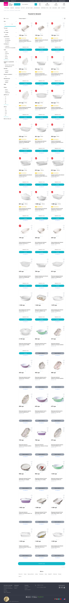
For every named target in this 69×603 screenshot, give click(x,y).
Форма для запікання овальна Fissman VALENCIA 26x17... (25, 412)
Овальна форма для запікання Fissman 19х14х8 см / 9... (25, 74)
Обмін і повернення (7, 592)
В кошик (25, 49)
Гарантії (15, 588)
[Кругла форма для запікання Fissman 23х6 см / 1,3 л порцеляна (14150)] (41, 129)
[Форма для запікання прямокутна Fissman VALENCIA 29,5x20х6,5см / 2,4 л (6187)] (25, 432)
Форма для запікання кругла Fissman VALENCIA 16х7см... (40, 378)
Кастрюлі (23, 7)
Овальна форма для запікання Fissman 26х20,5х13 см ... (25, 209)
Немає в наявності (41, 353)
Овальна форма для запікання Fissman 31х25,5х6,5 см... (57, 310)
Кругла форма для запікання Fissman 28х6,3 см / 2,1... (24, 310)
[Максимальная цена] (13, 24)
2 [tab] (23, 337)
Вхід (40, 4)
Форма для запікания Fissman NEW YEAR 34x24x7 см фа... (41, 513)
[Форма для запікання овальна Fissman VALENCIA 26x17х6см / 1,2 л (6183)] (25, 399)
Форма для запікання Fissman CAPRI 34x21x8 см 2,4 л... (41, 546)
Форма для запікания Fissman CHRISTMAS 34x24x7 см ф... (57, 513)
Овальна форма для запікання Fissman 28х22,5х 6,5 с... (57, 546)
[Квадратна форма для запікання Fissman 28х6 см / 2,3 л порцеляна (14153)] (57, 163)
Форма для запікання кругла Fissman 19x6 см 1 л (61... (40, 344)
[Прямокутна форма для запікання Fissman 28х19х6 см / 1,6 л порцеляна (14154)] (57, 129)
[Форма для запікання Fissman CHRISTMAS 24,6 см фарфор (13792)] (41, 466)
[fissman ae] (55, 599)
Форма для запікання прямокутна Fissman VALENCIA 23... (57, 378)
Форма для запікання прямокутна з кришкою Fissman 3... (41, 445)
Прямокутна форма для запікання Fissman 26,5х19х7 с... (57, 108)
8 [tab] (27, 202)
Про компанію (27, 586)
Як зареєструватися (7, 586)
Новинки (12, 7)
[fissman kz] (59, 599)
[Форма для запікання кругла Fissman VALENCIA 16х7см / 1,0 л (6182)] (41, 365)
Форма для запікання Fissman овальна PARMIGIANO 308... (41, 108)
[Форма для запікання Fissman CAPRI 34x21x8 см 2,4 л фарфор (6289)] (41, 534)
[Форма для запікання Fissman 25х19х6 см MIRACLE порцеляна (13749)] (41, 298)
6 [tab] (58, 202)
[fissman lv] (57, 599)
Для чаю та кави (29, 7)
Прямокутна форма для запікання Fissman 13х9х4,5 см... (25, 40)
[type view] (62, 18)
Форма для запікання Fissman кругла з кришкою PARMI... (25, 344)
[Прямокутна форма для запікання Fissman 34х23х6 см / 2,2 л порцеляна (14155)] (41, 163)
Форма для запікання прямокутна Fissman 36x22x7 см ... (25, 513)
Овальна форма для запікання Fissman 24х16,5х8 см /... (25, 108)
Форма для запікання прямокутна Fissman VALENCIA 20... (57, 344)
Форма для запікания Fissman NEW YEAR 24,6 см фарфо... (25, 479)
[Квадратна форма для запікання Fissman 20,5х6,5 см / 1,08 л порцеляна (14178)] (41, 264)
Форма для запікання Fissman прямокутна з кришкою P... (57, 209)
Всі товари (18, 4)
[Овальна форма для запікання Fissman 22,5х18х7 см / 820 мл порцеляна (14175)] (57, 61)
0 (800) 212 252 (54, 1)
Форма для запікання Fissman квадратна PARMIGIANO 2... (57, 277)
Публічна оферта (28, 589)
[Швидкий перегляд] (31, 27)
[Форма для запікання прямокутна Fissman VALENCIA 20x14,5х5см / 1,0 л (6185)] (57, 331)
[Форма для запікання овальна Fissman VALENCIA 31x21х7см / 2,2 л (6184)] (57, 432)
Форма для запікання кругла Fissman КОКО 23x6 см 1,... (40, 412)
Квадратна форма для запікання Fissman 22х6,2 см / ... (25, 175)
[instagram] (60, 587)
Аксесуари (54, 7)
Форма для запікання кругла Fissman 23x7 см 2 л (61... (56, 412)
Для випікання (37, 7)
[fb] (62, 587)
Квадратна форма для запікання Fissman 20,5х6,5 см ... (41, 277)
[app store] (28, 597)
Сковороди (17, 7)
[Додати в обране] (31, 23)
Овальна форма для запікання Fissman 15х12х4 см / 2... (25, 243)
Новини (26, 588)
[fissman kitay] (60, 599)
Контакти (16, 586)
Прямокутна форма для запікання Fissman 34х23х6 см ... (41, 175)
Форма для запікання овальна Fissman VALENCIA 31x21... (57, 445)
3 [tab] (25, 67)
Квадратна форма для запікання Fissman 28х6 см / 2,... (57, 175)
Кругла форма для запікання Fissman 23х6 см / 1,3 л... (40, 142)
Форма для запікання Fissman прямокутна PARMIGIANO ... (25, 142)
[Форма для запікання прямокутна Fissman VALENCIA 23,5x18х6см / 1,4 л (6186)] (57, 365)
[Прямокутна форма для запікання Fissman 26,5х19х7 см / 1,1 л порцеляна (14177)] (57, 95)
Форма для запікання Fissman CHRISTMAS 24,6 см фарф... (41, 479)
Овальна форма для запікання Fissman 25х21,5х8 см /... (41, 209)
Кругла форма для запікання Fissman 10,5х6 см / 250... (56, 40)
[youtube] (64, 587)
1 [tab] (24, 67)
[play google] (34, 597)
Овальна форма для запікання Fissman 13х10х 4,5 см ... (57, 243)
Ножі (50, 7)
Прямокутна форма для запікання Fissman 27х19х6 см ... (25, 546)
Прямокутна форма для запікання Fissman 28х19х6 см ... (57, 142)
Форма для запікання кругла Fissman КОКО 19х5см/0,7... (24, 378)
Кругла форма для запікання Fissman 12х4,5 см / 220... (40, 243)
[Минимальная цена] (7, 24)
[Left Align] (36, 4)
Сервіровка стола (44, 7)
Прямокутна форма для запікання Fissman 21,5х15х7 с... (41, 74)
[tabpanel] (25, 298)
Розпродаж (6, 7)
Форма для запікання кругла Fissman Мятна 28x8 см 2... (56, 479)
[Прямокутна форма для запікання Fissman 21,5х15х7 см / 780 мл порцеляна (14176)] (41, 61)
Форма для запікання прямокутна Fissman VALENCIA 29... (25, 445)
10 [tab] (27, 337)
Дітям (59, 7)
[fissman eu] (62, 599)
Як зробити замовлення (8, 588)
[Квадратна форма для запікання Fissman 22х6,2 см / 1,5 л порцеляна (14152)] (25, 163)
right (64, 7)
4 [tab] (57, 202)
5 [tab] (26, 67)
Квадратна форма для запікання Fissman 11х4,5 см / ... (41, 40)
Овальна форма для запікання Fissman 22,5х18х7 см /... (57, 74)
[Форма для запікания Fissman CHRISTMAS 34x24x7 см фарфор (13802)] (57, 500)
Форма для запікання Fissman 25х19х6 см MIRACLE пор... (41, 310)
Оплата (5, 589)
